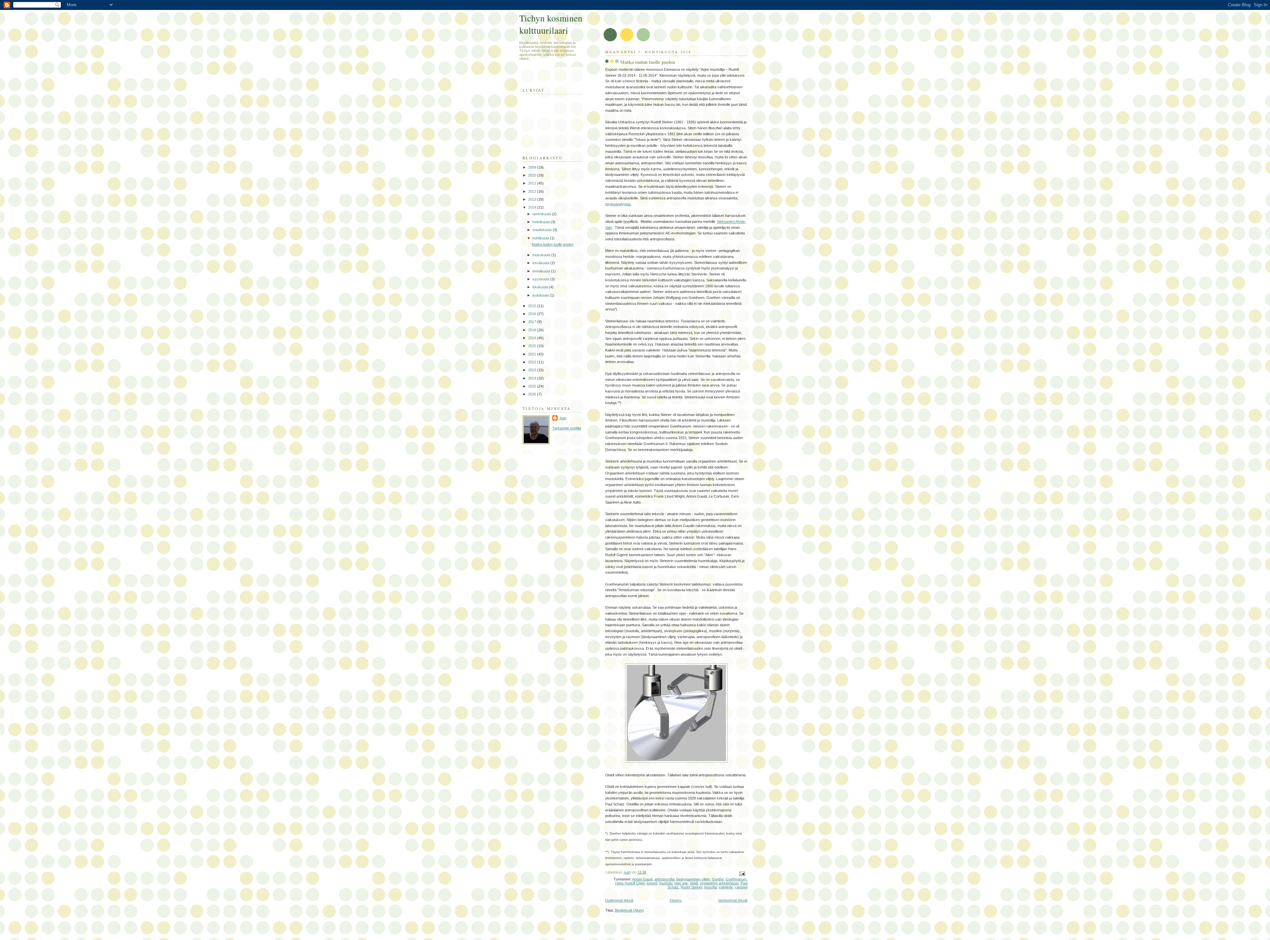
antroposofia (664, 879)
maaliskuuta (542, 230)
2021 (532, 354)
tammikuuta (542, 214)
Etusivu (676, 900)
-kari (562, 418)
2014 (532, 207)
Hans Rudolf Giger (630, 883)
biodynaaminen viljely (693, 879)
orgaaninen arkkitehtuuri (719, 883)
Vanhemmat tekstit (732, 900)
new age (681, 883)
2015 (532, 306)
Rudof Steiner (691, 887)
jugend (652, 883)
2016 (532, 314)
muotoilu (665, 883)
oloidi (694, 883)
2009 (532, 167)
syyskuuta (541, 279)
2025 (532, 386)
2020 (532, 346)
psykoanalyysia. (618, 204)
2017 (532, 322)
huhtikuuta (541, 238)
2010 (532, 175)
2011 (532, 183)
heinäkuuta (541, 271)
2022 (532, 362)
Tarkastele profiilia (566, 428)
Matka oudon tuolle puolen (647, 62)
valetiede (726, 887)
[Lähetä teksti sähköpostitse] (741, 873)
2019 (532, 338)
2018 (532, 330)
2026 (532, 394)
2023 (532, 370)
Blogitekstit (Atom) (629, 910)
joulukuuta (541, 295)
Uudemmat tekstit (619, 900)
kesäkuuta (541, 263)
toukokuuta (541, 255)
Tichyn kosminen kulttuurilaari (550, 24)
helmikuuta (541, 222)
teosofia (710, 887)
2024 (532, 378)
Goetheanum (736, 879)
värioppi (741, 887)
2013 (532, 199)
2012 (532, 191)
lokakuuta (540, 287)
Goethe (718, 879)
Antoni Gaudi (642, 879)
